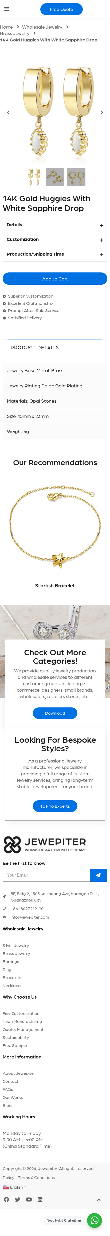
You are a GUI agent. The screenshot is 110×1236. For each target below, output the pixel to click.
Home (6, 26)
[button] (61, 9)
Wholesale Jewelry (42, 26)
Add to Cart (55, 278)
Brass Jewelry (14, 33)
